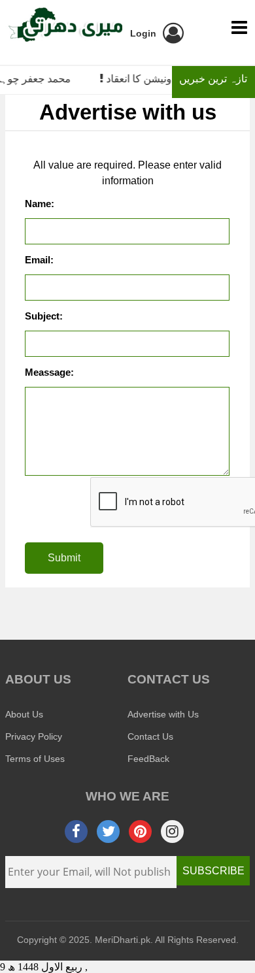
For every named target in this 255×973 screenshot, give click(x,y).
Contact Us (150, 736)
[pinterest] (140, 831)
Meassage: (49, 372)
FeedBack (148, 758)
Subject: (44, 316)
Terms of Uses (35, 758)
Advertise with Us (163, 714)
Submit (64, 557)
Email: (39, 259)
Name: (39, 203)
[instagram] (172, 831)
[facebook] (76, 831)
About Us (24, 714)
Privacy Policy (33, 736)
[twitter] (108, 831)
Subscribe (213, 870)
